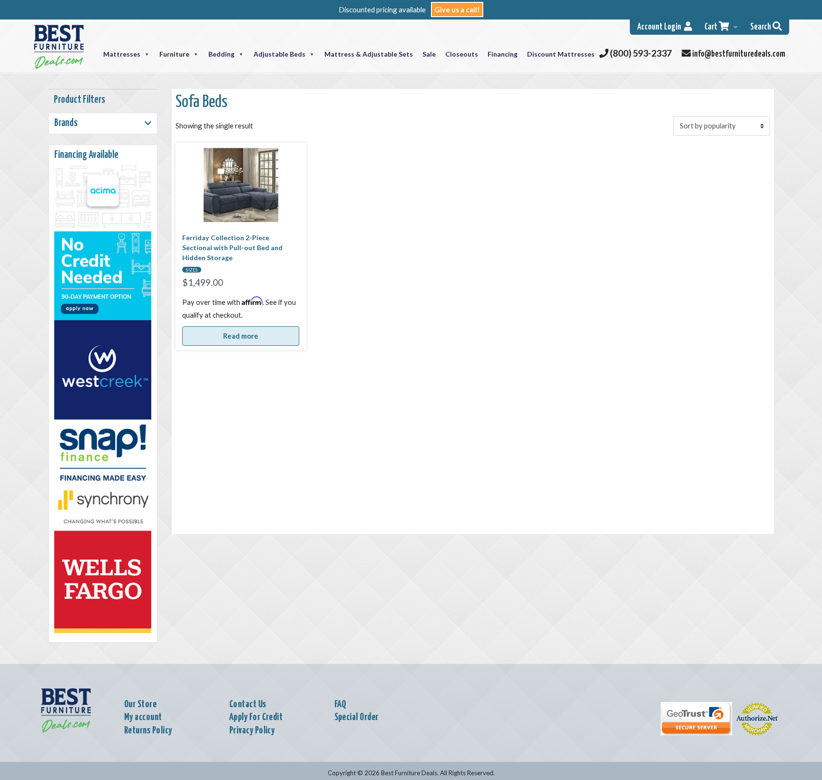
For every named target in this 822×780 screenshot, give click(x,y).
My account (143, 717)
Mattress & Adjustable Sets (368, 54)
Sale (429, 54)
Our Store (140, 704)
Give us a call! (457, 9)
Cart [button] (712, 27)
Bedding (221, 54)
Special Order (356, 717)
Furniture (174, 54)
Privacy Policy (252, 730)
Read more (240, 336)
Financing (503, 54)
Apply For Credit (256, 717)
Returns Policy (148, 730)
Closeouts (461, 54)
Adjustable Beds (279, 54)
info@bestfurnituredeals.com (738, 54)
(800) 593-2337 (640, 53)
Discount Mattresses (561, 54)
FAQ (340, 704)
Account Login (661, 27)
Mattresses (121, 54)
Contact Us (247, 704)
